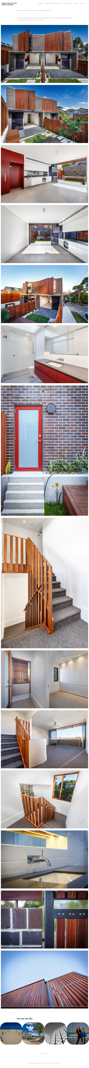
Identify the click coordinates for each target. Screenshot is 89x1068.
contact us (83, 3)
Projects (40, 3)
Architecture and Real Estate (53, 3)
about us (75, 3)
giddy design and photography (9, 4)
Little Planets (67, 3)
